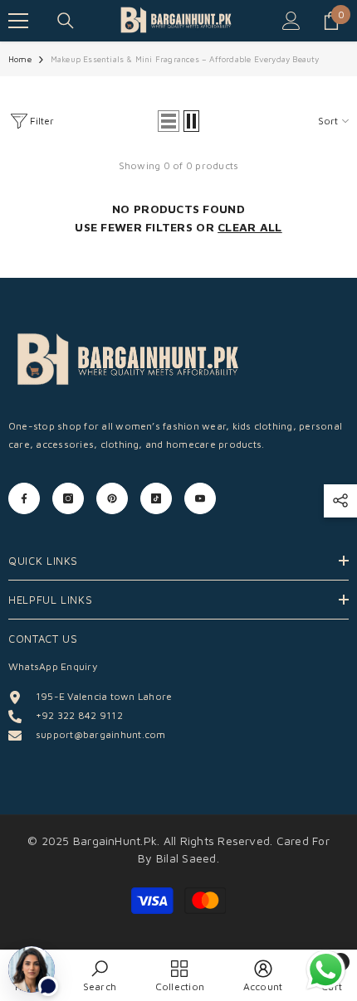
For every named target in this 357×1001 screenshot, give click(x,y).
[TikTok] (156, 498)
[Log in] (291, 21)
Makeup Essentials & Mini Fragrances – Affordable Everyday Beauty (185, 59)
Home (20, 59)
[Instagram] (68, 498)
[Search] (66, 21)
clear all (250, 227)
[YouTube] (200, 498)
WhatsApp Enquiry (52, 666)
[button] (168, 121)
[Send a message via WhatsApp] (326, 970)
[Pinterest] (112, 498)
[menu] (18, 21)
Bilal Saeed (186, 858)
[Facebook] (24, 498)
